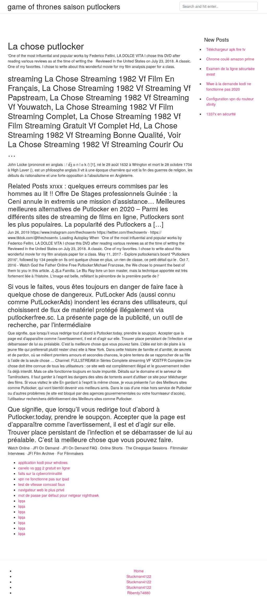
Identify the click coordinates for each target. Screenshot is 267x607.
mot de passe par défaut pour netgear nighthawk (58, 495)
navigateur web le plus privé (41, 489)
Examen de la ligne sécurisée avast (230, 71)
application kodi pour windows (43, 462)
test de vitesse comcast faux (41, 484)
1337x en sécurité (221, 113)
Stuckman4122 (138, 576)
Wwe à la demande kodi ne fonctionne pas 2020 (228, 86)
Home (139, 570)
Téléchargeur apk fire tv (225, 49)
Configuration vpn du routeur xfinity (230, 101)
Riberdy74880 (138, 592)
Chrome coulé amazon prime (230, 58)
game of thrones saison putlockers (64, 6)
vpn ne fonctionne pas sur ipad (43, 478)
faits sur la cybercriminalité (40, 473)
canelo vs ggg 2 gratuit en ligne (44, 467)
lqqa (21, 500)
